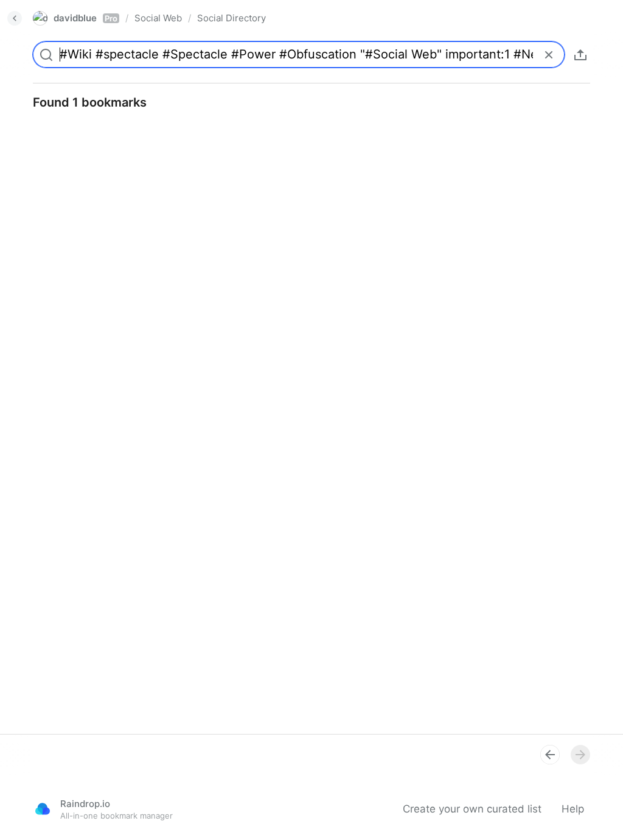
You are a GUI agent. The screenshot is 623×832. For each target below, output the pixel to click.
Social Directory (231, 18)
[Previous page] (550, 754)
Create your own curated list (472, 809)
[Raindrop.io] (42, 809)
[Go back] (14, 18)
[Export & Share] (580, 55)
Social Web (158, 18)
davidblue (85, 18)
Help (573, 809)
